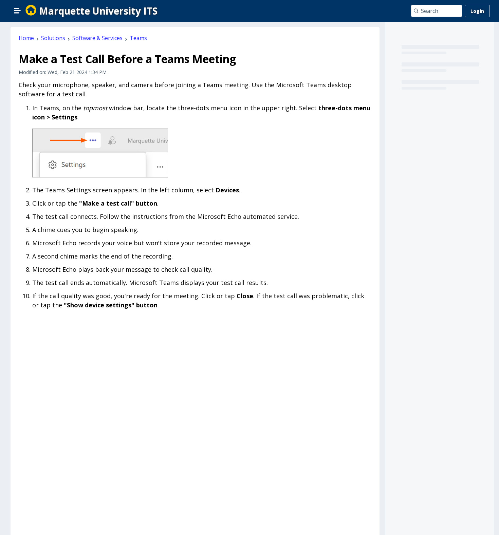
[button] (17, 10)
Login (477, 11)
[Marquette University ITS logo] (30, 11)
